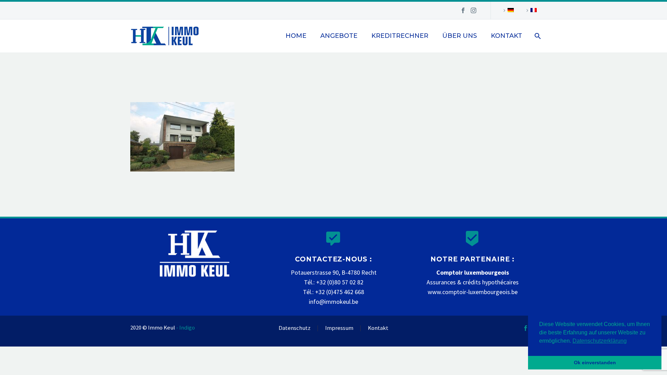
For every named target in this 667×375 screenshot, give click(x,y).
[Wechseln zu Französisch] (530, 10)
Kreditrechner (399, 36)
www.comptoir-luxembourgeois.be (473, 292)
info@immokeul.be (333, 302)
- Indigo (185, 327)
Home (296, 36)
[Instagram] (473, 10)
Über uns (459, 36)
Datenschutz (295, 328)
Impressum (339, 328)
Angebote (338, 36)
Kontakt (506, 36)
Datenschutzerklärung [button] (600, 341)
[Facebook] (463, 10)
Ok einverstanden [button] (595, 362)
